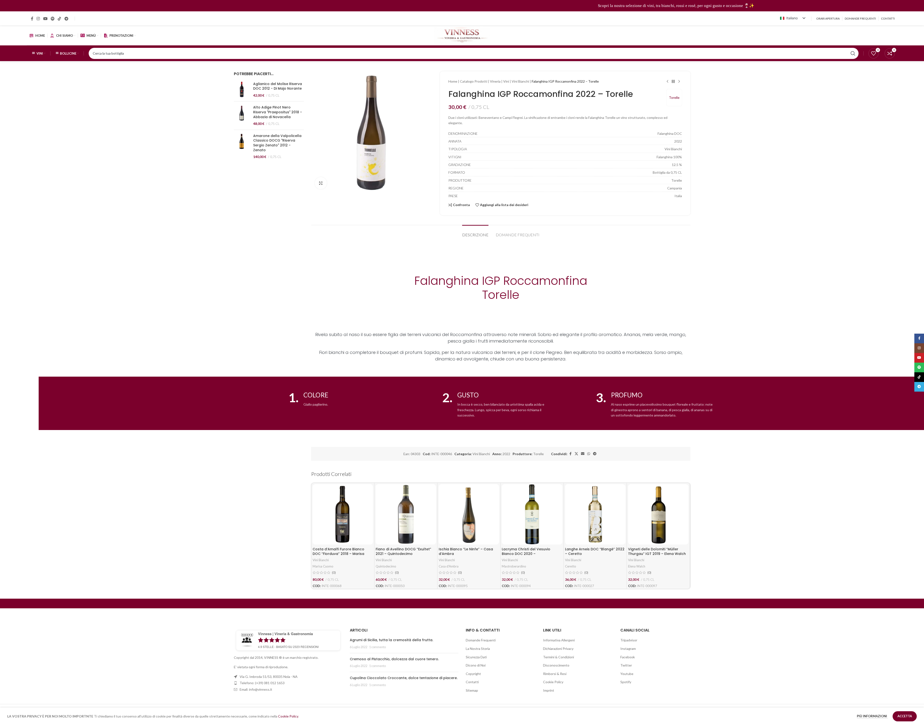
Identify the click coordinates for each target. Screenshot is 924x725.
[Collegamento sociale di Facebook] (32, 18)
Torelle (674, 97)
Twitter (626, 665)
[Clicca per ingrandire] (321, 183)
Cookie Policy (553, 682)
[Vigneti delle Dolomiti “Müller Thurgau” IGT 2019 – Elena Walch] (658, 514)
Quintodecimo (386, 566)
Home (452, 81)
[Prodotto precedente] (667, 81)
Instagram (628, 648)
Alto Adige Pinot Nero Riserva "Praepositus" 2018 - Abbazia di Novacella (277, 112)
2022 (506, 454)
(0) (334, 572)
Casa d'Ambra (448, 566)
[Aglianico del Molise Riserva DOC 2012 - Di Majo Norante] (242, 90)
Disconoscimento (556, 665)
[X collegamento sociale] (576, 454)
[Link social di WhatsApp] (589, 454)
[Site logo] (462, 35)
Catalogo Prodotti (473, 81)
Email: (256, 689)
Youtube (626, 674)
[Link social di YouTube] (45, 18)
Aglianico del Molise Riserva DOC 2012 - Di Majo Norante (277, 86)
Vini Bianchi (520, 81)
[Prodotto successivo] (679, 81)
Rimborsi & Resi (554, 674)
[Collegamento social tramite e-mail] (583, 454)
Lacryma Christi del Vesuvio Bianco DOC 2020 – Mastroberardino (526, 554)
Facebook (627, 657)
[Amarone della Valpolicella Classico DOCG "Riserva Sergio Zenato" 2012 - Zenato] (242, 146)
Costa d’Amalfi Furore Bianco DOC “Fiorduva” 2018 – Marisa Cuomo (338, 554)
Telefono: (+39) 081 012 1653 (262, 683)
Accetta (904, 716)
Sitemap (472, 690)
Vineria (495, 81)
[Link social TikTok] (59, 18)
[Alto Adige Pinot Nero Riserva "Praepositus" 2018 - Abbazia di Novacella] (242, 115)
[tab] (475, 232)
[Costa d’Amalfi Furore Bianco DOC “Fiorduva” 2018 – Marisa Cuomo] (343, 514)
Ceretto (570, 566)
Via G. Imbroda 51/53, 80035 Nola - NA (269, 677)
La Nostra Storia (478, 648)
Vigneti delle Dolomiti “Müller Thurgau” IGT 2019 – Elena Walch (657, 551)
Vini (506, 81)
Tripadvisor (628, 640)
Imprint (548, 690)
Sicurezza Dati (476, 657)
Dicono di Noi (476, 665)
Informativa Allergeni (559, 640)
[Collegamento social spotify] (52, 18)
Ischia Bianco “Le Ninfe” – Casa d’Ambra (466, 551)
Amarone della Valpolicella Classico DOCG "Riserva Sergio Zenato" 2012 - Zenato (277, 143)
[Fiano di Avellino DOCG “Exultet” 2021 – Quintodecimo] (406, 514)
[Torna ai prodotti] (673, 81)
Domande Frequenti (481, 640)
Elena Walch (636, 566)
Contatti (472, 682)
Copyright (473, 674)
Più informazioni (872, 716)
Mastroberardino (514, 566)
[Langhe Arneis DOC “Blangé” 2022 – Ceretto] (595, 514)
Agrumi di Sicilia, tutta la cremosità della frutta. (391, 640)
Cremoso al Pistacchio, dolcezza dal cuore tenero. (394, 659)
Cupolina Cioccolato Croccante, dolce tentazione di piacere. (404, 677)
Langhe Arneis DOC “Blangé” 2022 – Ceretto (594, 551)
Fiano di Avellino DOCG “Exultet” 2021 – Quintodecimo (403, 551)
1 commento (377, 647)
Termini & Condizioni (558, 657)
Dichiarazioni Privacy (558, 648)
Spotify (625, 682)
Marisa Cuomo (323, 566)
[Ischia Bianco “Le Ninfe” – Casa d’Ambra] (469, 514)
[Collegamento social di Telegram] (66, 18)
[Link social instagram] (38, 18)
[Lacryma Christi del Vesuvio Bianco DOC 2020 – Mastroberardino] (532, 514)
